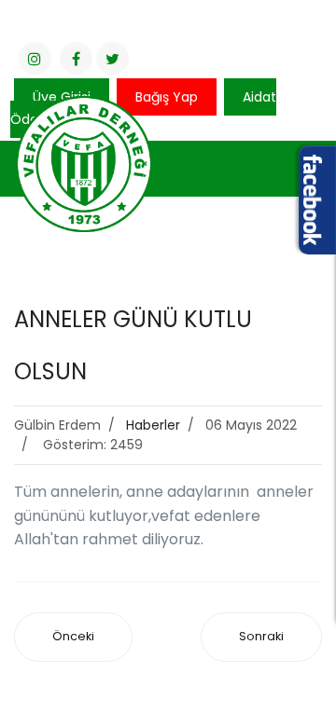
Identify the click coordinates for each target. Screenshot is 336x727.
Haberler (153, 425)
